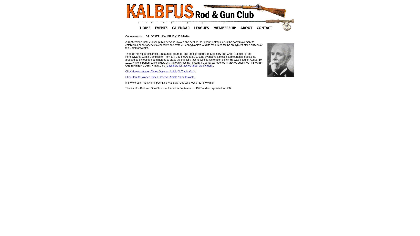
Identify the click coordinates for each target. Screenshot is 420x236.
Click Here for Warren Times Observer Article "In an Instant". (160, 77)
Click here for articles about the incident (189, 65)
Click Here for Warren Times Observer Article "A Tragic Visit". (160, 71)
